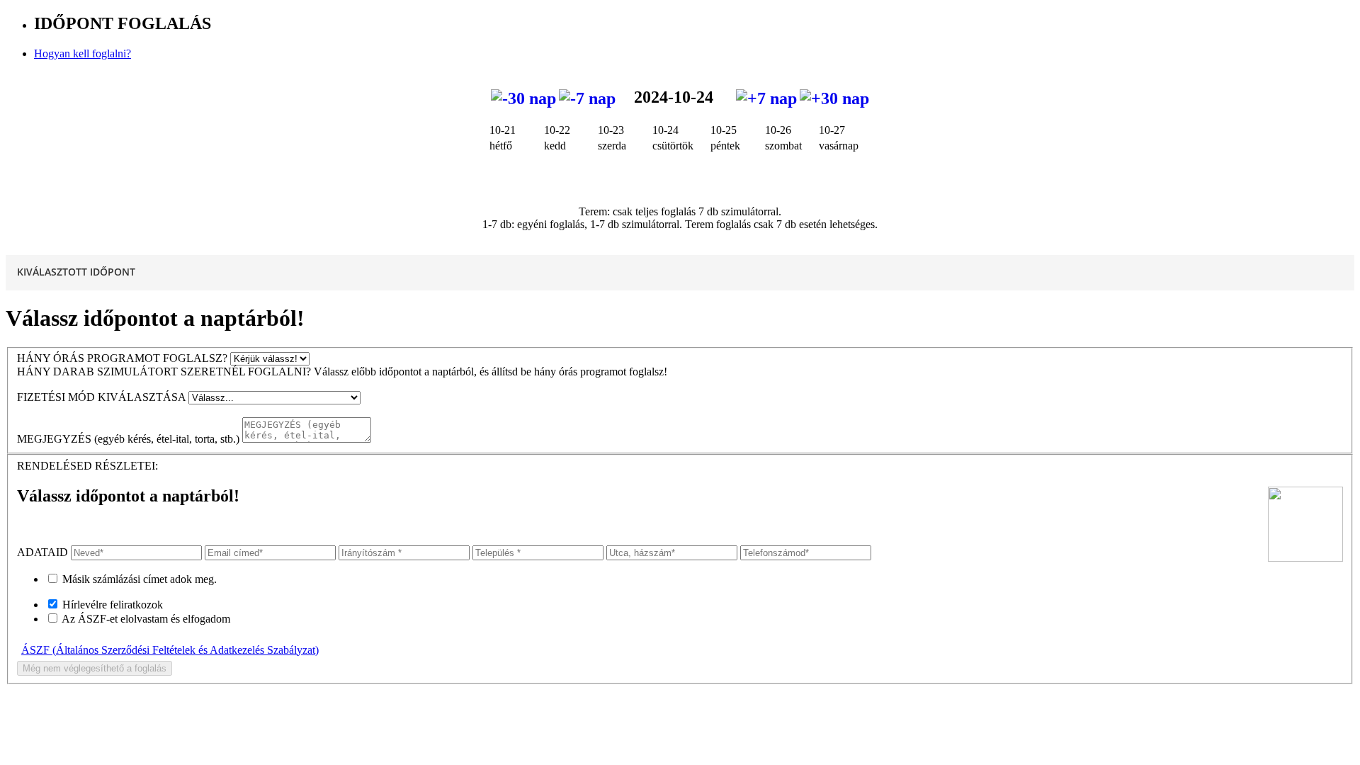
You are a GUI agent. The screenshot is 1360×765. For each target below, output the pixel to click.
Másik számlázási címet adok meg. (139, 579)
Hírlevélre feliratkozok (112, 605)
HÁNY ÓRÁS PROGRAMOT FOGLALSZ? (122, 358)
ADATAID (42, 552)
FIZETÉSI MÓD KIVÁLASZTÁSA (101, 397)
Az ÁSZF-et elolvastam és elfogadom (146, 619)
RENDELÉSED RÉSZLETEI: (87, 466)
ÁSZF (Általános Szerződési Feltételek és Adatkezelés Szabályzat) (170, 650)
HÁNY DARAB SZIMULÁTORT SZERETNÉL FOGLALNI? (164, 372)
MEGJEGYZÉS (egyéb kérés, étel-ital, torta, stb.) (128, 439)
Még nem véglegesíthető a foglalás (94, 668)
